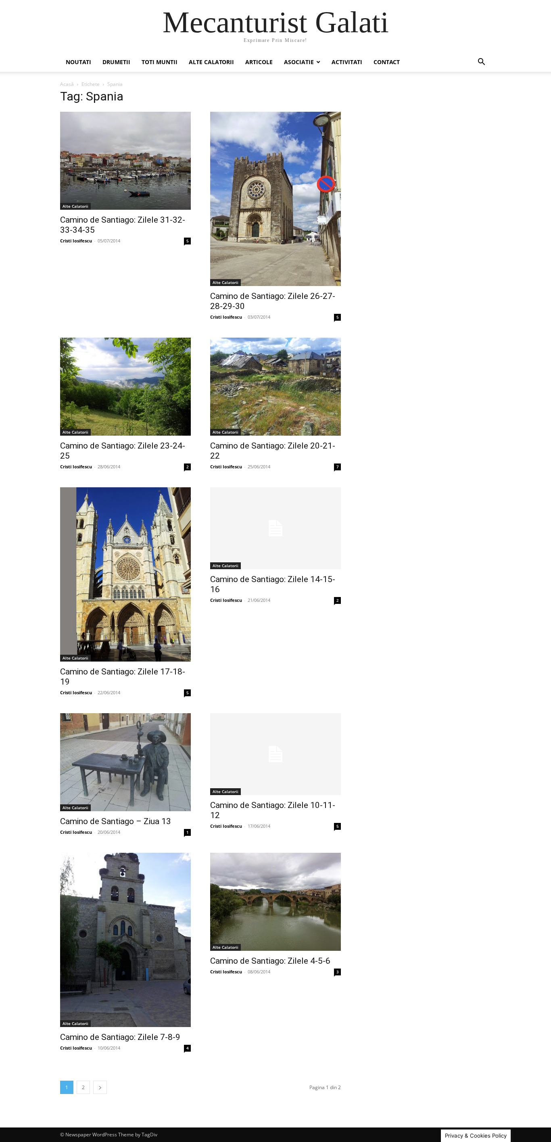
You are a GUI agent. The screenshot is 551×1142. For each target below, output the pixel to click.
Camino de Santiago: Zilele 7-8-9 (120, 1037)
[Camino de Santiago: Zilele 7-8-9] (125, 940)
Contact (387, 62)
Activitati (347, 62)
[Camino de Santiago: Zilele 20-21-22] (275, 387)
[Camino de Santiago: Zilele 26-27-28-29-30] (275, 199)
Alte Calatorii (211, 62)
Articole (259, 62)
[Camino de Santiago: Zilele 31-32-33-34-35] (125, 161)
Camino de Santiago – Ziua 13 (115, 821)
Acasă (67, 84)
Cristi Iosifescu (76, 241)
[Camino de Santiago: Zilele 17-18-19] (125, 574)
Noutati (78, 62)
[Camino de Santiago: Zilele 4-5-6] (275, 902)
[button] (481, 63)
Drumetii (116, 62)
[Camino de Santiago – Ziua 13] (125, 762)
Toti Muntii (159, 62)
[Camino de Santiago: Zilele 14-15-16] (275, 528)
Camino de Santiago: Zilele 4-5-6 (270, 961)
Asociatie (299, 62)
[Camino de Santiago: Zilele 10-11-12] (275, 754)
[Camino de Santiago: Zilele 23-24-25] (125, 387)
